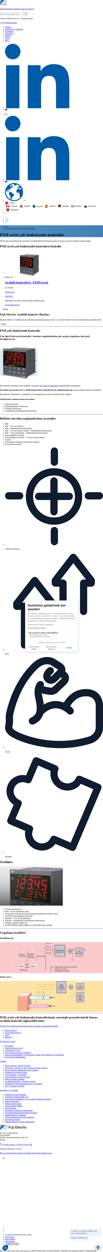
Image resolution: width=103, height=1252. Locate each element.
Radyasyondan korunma (14, 1079)
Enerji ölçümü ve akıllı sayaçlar (17, 1077)
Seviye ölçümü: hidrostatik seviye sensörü (21, 1070)
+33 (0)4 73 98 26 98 (17, 1145)
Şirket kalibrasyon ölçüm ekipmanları (20, 1122)
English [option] (27, 206)
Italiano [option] (79, 206)
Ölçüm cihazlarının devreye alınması (19, 1117)
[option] (11, 206)
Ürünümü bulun (10, 23)
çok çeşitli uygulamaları (48, 386)
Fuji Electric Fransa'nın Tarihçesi (18, 1052)
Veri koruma (10, 1241)
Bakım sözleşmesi (12, 1101)
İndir (4, 324)
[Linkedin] (37, 1228)
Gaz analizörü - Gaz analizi (16, 1075)
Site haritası (9, 1237)
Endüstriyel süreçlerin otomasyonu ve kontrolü (23, 1084)
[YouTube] (6, 1230)
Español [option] (52, 206)
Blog (7, 41)
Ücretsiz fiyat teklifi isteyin (10, 1026)
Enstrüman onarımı (12, 1119)
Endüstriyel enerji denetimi (15, 1095)
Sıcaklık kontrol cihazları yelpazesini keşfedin (39, 1026)
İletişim (8, 36)
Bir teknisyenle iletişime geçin (40, 1153)
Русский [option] (91, 206)
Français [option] (14, 206)
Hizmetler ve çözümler (14, 29)
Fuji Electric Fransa (7, 1041)
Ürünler (8, 27)
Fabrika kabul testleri (13, 1104)
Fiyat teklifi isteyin (12, 305)
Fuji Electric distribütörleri (15, 1057)
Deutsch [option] (65, 206)
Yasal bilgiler (10, 1239)
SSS (7, 1035)
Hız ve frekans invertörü (14, 1086)
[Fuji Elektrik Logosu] (13, 1129)
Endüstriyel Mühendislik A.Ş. (17, 1097)
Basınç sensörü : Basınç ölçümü (17, 1066)
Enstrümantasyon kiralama (15, 1115)
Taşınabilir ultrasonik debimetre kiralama (21, 1113)
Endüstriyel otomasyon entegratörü (19, 1110)
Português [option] (14, 210)
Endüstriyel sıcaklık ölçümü (16, 1072)
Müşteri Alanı (10, 1030)
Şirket (7, 38)
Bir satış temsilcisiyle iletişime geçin (14, 1153)
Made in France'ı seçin (14, 1048)
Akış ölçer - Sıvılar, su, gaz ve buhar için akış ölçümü (26, 1068)
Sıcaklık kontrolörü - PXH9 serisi (26, 282)
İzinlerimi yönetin (12, 1244)
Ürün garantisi (10, 1108)
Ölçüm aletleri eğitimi (13, 1106)
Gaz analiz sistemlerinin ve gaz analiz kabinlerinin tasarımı (28, 1099)
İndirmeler (9, 34)
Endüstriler (9, 31)
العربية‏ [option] (39, 206)
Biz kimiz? (9, 1046)
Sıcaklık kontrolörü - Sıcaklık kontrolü (20, 1081)
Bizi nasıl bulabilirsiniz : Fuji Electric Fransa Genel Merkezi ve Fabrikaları (34, 1055)
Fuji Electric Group (12, 1050)
